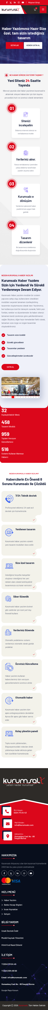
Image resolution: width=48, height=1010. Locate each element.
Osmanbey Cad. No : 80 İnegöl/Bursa (25, 837)
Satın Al (10, 367)
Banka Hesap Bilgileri (13, 905)
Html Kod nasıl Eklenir (11, 945)
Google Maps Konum (9, 990)
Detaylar (15, 45)
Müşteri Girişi (34, 2)
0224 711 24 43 (20, 813)
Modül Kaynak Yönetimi (12, 938)
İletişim (7, 914)
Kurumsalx (23, 1005)
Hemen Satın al (33, 45)
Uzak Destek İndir (9, 930)
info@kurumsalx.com (24, 825)
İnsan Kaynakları (11, 909)
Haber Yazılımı (10, 900)
